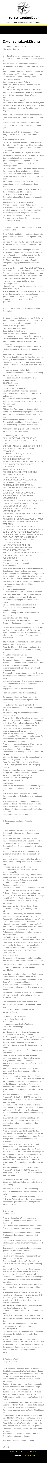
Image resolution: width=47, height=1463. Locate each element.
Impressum (16, 1455)
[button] (23, 30)
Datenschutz (30, 1455)
